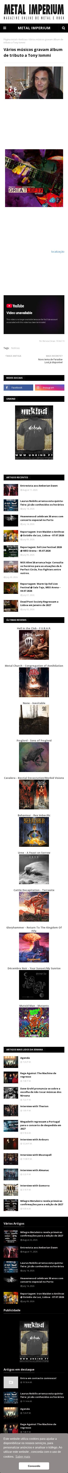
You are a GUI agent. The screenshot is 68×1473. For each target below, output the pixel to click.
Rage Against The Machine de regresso (38, 1075)
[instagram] (50, 387)
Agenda (25, 1057)
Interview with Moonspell (35, 1154)
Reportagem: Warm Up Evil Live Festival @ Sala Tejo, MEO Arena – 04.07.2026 (40, 587)
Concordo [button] (34, 1466)
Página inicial (10, 39)
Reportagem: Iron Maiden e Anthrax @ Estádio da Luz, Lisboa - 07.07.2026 (42, 533)
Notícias (23, 39)
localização (57, 251)
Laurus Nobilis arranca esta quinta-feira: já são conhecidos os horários (42, 502)
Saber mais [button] (22, 1456)
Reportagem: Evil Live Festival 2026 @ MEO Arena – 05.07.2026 (41, 548)
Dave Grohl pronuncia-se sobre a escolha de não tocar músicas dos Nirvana (40, 1092)
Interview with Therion (34, 1106)
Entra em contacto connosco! (38, 1378)
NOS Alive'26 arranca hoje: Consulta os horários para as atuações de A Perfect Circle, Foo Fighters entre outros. (41, 568)
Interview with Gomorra (35, 1185)
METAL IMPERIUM (34, 27)
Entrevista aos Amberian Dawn (39, 485)
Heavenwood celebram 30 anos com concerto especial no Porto (41, 518)
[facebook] (18, 387)
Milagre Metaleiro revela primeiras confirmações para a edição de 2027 (41, 1202)
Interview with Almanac (34, 1170)
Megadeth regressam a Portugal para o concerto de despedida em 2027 (40, 1125)
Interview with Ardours (34, 1139)
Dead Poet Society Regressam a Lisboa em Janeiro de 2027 (39, 603)
